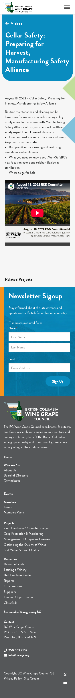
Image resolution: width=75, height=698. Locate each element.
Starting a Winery (15, 569)
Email (13, 359)
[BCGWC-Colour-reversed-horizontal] (18, 7)
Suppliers (10, 591)
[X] (65, 675)
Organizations (13, 586)
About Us (10, 470)
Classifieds (10, 602)
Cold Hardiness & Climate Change (26, 527)
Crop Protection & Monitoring (23, 533)
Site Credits (31, 678)
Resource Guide (14, 563)
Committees (12, 480)
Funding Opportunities (18, 597)
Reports (9, 580)
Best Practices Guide (17, 574)
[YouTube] (65, 683)
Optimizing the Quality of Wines (25, 544)
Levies (7, 506)
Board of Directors (16, 475)
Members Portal (14, 512)
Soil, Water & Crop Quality (21, 549)
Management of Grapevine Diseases (27, 538)
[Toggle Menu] (67, 7)
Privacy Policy (13, 678)
